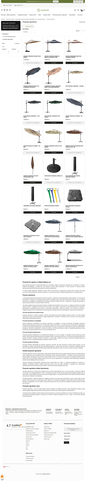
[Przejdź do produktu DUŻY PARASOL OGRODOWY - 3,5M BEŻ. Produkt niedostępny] (75, 76)
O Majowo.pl (47, 426)
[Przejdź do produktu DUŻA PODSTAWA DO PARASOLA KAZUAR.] (75, 195)
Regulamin (46, 430)
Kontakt (27, 445)
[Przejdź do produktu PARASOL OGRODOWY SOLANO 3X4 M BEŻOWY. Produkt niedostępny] (32, 46)
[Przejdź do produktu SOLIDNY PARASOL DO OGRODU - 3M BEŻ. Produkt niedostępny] (32, 135)
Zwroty (27, 443)
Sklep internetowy (42, 473)
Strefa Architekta (47, 428)
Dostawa (28, 441)
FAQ (27, 447)
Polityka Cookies (47, 437)
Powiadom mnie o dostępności (33, 62)
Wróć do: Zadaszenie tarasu (9, 36)
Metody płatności (30, 439)
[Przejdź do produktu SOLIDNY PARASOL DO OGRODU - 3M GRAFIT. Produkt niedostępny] (75, 105)
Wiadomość (66, 439)
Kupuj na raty (29, 437)
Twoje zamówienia (30, 456)
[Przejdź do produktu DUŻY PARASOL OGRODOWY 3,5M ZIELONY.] (53, 105)
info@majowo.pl (19, 5)
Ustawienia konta (30, 458)
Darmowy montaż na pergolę (32, 428)
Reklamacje (46, 439)
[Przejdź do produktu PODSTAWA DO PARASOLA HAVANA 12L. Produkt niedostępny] (53, 165)
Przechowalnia (29, 460)
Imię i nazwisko (67, 433)
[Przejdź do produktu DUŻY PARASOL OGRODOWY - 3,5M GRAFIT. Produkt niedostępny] (32, 105)
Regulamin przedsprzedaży (50, 432)
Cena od (4, 49)
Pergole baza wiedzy (30, 432)
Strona (77, 30)
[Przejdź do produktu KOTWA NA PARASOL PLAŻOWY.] (53, 195)
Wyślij (66, 442)
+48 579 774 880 (8, 5)
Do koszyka (53, 62)
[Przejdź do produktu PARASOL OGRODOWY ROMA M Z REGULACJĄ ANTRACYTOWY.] (53, 46)
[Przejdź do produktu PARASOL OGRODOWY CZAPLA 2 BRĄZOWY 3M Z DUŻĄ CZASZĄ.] (53, 255)
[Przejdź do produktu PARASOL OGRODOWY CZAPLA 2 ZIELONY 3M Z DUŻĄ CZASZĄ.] (32, 255)
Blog (27, 449)
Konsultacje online (30, 426)
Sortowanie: (26, 29)
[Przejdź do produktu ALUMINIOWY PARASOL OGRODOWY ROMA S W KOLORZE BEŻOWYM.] (53, 76)
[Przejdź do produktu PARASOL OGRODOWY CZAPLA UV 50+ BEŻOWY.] (53, 135)
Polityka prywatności (48, 434)
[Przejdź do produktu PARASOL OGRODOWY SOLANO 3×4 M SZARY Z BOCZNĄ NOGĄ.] (75, 255)
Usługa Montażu (29, 430)
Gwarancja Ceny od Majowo (32, 434)
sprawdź (56, 1)
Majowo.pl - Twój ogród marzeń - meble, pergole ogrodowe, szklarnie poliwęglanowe (18, 19)
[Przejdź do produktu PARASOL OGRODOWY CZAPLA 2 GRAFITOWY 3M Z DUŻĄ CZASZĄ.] (53, 225)
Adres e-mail (67, 436)
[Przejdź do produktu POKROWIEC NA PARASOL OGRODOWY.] (32, 195)
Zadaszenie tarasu (41, 19)
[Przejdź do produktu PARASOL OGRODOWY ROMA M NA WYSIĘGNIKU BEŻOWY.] (75, 46)
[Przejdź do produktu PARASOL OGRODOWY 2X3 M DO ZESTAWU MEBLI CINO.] (32, 165)
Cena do (14, 49)
